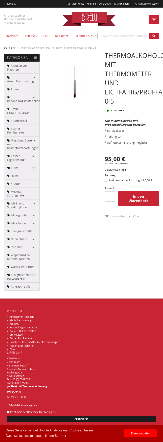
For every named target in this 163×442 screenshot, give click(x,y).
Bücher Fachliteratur (21, 338)
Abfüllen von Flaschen (22, 316)
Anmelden (123, 3)
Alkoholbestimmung (21, 320)
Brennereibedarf (18, 365)
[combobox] (128, 36)
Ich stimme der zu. (33, 412)
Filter (12, 349)
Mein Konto (77, 3)
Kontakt (11, 3)
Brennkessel (16, 334)
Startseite (12, 36)
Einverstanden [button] (140, 433)
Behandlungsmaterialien (23, 327)
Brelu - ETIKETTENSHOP (23, 331)
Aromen (14, 323)
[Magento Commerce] (89, 19)
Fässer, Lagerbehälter (22, 345)
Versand (124, 163)
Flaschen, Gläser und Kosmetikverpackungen (34, 342)
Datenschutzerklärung (39, 412)
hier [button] (63, 435)
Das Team (14, 361)
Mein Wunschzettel (100, 3)
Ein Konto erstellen (148, 3)
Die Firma (14, 358)
